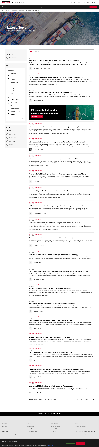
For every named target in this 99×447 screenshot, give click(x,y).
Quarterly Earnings (31, 428)
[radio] (7, 55)
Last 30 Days (12, 137)
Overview (29, 423)
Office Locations (54, 434)
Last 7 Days (12, 141)
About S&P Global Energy (81, 434)
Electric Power (14, 82)
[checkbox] (16, 73)
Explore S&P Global (19, 2)
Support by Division (55, 426)
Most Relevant (13, 57)
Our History (4, 426)
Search (74, 2)
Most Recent (12, 55)
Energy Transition (15, 88)
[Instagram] (51, 414)
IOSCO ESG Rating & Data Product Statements (85, 431)
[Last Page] (93, 400)
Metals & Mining (15, 99)
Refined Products (15, 111)
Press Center (5, 431)
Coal (12, 76)
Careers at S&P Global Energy (9, 434)
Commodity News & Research (18, 10)
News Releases (30, 426)
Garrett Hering (39, 149)
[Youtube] (54, 414)
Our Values (4, 423)
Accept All (80, 443)
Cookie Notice (49, 445)
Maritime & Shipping (16, 96)
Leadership (77, 428)
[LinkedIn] (57, 414)
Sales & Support (54, 423)
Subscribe (93, 7)
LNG (12, 94)
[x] (45, 414)
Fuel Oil (13, 91)
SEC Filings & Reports (32, 431)
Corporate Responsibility (80, 426)
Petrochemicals (15, 108)
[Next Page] (90, 400)
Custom (11, 144)
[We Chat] (60, 414)
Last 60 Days (12, 134)
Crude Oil (13, 79)
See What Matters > (37, 116)
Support (87, 2)
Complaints (53, 431)
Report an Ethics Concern (56, 428)
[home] (2, 10)
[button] (15, 70)
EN (80, 2)
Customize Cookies (70, 443)
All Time (11, 130)
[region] (49, 443)
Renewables (14, 114)
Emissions (13, 85)
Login (94, 2)
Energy (7, 10)
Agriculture (13, 73)
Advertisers (29, 434)
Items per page (33, 399)
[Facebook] (48, 414)
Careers (76, 423)
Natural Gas (14, 102)
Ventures (4, 428)
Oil (11, 105)
